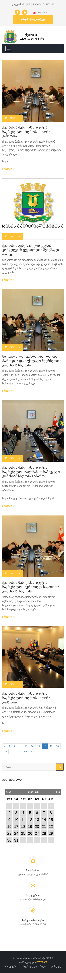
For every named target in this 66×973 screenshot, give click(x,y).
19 (5, 751)
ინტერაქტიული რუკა (33, 19)
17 (51, 746)
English (40, 12)
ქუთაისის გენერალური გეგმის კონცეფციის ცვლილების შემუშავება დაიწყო (31, 250)
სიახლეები (10, 966)
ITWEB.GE (42, 962)
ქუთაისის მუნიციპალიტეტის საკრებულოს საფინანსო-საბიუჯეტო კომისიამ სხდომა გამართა (31, 471)
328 (25, 751)
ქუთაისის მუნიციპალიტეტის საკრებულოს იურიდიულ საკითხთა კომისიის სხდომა (30, 587)
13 (26, 746)
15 (38, 746)
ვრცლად (7, 168)
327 (18, 751)
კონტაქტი (56, 966)
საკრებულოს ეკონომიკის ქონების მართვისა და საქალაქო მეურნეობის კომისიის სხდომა (31, 360)
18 (57, 746)
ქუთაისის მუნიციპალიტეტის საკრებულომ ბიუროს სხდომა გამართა (26, 131)
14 (32, 746)
